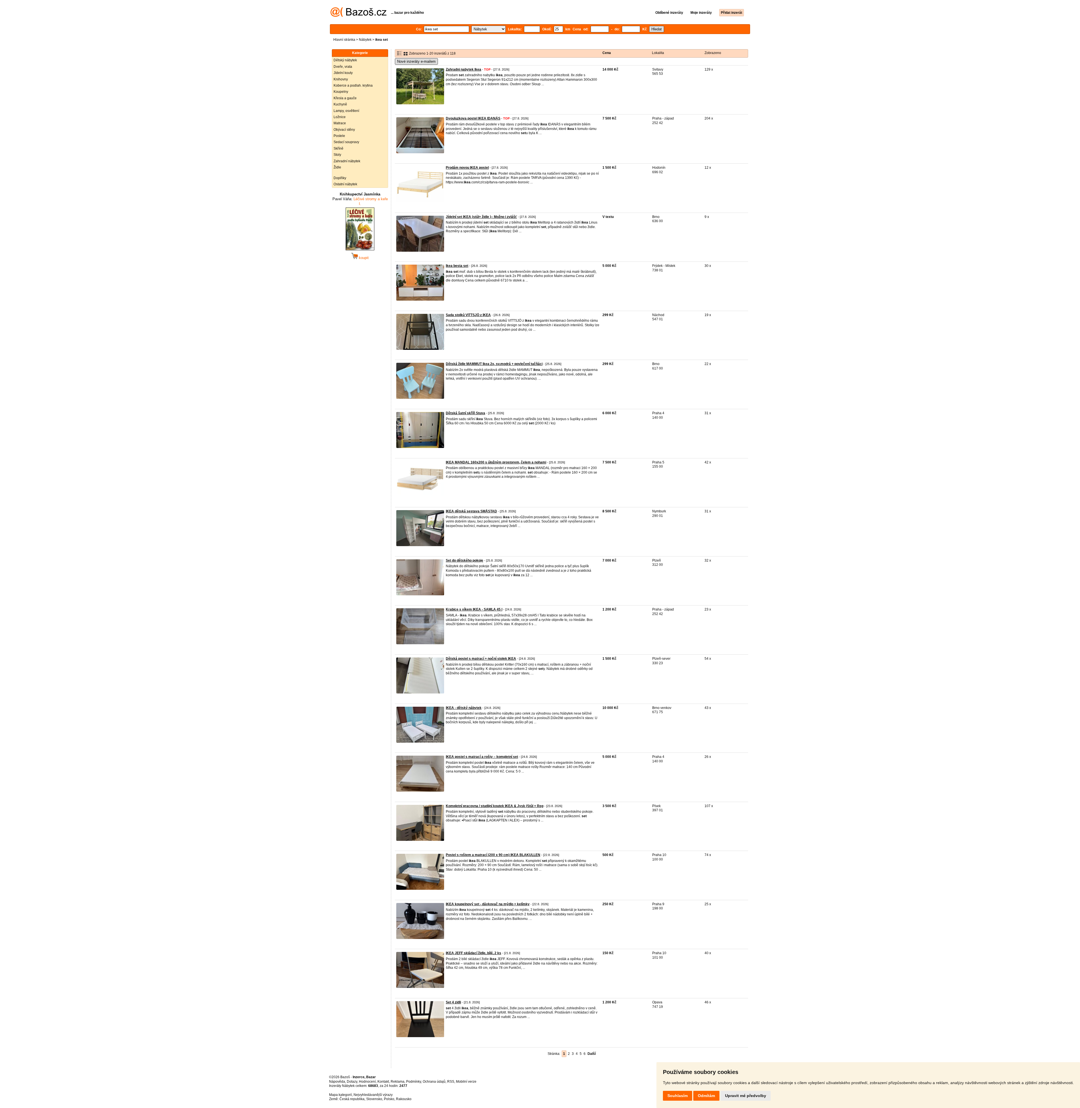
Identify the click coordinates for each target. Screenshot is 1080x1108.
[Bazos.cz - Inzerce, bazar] (358, 16)
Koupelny (341, 92)
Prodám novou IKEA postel (467, 168)
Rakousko (403, 1099)
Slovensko (374, 1099)
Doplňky (340, 178)
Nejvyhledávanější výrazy (373, 1095)
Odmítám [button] (706, 1095)
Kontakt (383, 1082)
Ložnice (340, 117)
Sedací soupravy (346, 142)
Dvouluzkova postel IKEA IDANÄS (473, 118)
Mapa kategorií (340, 1095)
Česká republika (351, 1099)
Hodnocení (367, 1082)
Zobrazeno (713, 53)
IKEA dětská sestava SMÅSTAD (471, 511)
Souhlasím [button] (677, 1095)
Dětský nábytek (345, 60)
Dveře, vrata (343, 67)
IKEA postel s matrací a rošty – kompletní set (482, 757)
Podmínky (413, 1082)
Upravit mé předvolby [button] (745, 1095)
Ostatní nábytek (345, 184)
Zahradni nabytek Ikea (463, 69)
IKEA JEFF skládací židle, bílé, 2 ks (473, 953)
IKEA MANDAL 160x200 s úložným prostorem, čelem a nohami (496, 462)
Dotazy (352, 1082)
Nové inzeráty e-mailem (416, 61)
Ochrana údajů (434, 1082)
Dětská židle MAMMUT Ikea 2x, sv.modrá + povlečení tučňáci (494, 364)
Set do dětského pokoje (464, 560)
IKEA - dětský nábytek (464, 708)
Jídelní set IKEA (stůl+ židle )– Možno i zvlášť (481, 217)
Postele (339, 136)
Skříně (338, 148)
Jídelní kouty (343, 73)
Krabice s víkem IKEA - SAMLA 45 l (474, 609)
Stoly (337, 155)
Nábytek (365, 40)
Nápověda (337, 1082)
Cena (606, 53)
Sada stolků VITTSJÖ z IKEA (468, 315)
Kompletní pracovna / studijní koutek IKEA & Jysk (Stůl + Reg (494, 806)
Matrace (340, 123)
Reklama (397, 1082)
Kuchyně (340, 104)
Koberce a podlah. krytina (353, 85)
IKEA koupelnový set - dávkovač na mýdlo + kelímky (488, 904)
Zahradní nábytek (347, 161)
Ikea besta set (457, 266)
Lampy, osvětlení (346, 111)
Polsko (389, 1099)
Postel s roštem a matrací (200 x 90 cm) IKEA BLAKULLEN (493, 855)
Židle (337, 167)
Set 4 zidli (453, 1002)
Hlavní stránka (344, 40)
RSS (450, 1082)
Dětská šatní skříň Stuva (465, 413)
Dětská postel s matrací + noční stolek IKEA (481, 659)
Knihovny (341, 79)
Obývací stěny (344, 130)
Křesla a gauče (345, 98)
